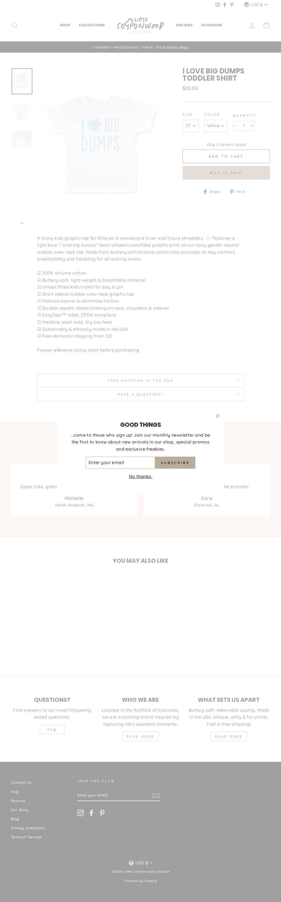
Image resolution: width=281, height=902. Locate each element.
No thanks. (140, 476)
